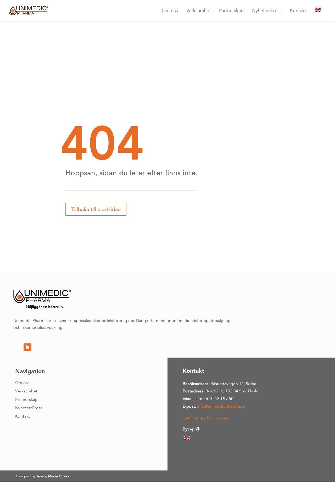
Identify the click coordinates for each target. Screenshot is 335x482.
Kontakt (298, 10)
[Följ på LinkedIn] (27, 347)
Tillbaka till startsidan (96, 209)
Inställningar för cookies (205, 417)
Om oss (170, 10)
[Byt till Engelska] (318, 10)
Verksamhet (198, 10)
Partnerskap (231, 10)
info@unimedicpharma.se (221, 406)
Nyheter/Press (267, 10)
